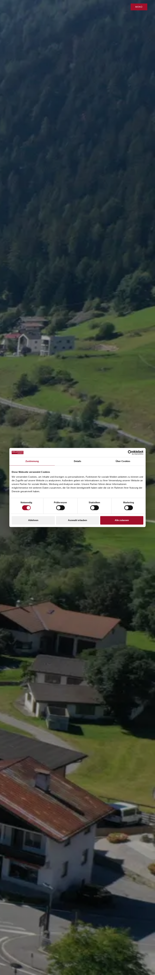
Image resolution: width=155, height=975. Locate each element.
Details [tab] (77, 461)
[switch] (60, 507)
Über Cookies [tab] (123, 461)
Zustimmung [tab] (32, 461)
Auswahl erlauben (77, 520)
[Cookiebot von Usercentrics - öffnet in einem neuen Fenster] (130, 452)
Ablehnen (33, 520)
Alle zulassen (122, 520)
